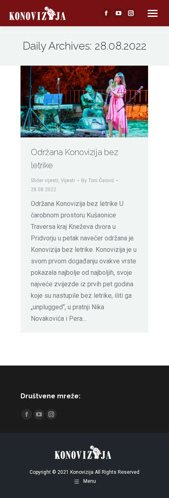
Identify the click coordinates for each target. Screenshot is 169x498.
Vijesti (68, 180)
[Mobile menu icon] (152, 13)
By (97, 180)
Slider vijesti (44, 180)
